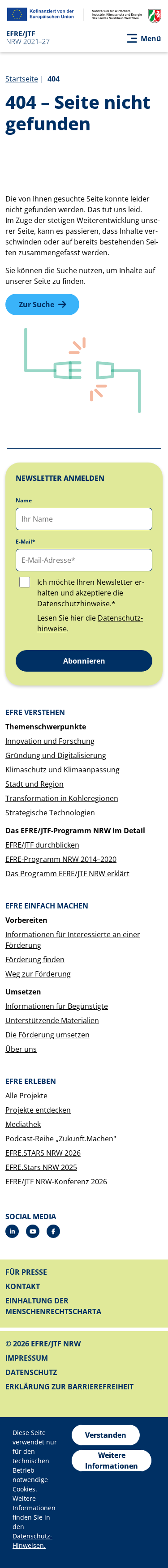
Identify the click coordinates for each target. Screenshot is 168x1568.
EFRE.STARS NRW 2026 (43, 1153)
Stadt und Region (34, 784)
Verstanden (105, 1435)
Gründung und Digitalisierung (55, 755)
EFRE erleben (30, 1081)
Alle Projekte (26, 1096)
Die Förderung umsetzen (47, 1035)
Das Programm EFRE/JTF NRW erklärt (67, 873)
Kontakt (22, 1286)
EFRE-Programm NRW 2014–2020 (60, 859)
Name (24, 500)
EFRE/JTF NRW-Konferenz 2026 (56, 1182)
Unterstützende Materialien (52, 1020)
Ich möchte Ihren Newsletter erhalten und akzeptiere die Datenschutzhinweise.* (90, 592)
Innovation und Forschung (50, 741)
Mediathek (23, 1124)
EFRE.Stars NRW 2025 (41, 1167)
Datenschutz (31, 1372)
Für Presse (26, 1272)
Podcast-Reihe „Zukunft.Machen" (60, 1139)
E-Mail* (25, 541)
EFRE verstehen (35, 712)
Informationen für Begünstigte (56, 1006)
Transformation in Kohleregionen (61, 798)
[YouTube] (32, 1231)
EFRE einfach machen (46, 906)
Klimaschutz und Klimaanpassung (62, 770)
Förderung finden (35, 959)
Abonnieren (84, 661)
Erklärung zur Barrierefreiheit (69, 1387)
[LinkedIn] (12, 1231)
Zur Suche (36, 304)
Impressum (26, 1358)
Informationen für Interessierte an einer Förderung (72, 940)
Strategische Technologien (50, 813)
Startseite (21, 79)
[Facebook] (53, 1231)
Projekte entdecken (38, 1110)
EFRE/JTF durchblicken (42, 845)
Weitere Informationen (111, 1460)
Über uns (21, 1049)
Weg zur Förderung (38, 974)
